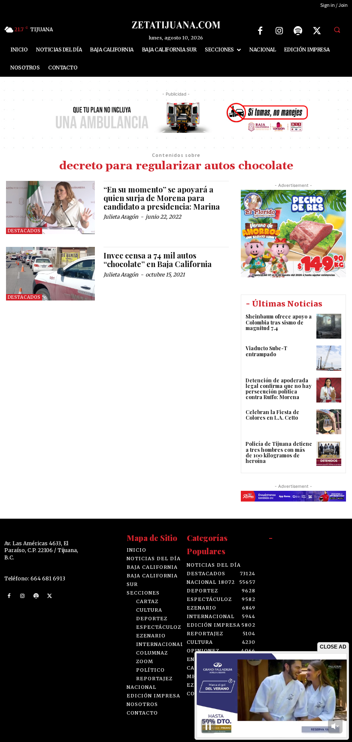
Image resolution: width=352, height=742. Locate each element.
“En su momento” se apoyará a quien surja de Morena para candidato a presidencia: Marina (161, 198)
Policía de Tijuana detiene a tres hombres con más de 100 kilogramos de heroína (279, 452)
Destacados (24, 231)
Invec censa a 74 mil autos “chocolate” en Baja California (157, 259)
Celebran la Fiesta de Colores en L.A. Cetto (272, 415)
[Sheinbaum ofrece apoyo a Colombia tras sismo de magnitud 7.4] (328, 326)
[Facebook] (260, 31)
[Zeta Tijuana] (175, 24)
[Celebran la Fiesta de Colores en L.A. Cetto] (328, 421)
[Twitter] (317, 31)
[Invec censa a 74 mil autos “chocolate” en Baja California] (50, 273)
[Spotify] (298, 31)
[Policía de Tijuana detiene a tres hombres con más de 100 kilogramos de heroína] (328, 453)
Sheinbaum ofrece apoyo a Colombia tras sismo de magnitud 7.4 (279, 322)
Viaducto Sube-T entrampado (266, 351)
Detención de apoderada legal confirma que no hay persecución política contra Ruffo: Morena (279, 389)
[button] (337, 29)
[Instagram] (279, 31)
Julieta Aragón (120, 216)
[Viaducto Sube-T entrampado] (328, 357)
